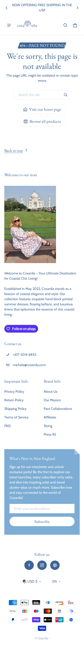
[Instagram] (42, 565)
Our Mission (52, 400)
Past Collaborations (58, 409)
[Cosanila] (27, 25)
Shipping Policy (15, 409)
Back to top (13, 150)
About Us (51, 391)
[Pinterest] (55, 565)
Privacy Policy (14, 391)
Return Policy (13, 400)
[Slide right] (77, 7)
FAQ (7, 426)
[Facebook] (29, 565)
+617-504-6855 (24, 355)
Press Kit (50, 434)
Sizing (48, 426)
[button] (65, 25)
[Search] (65, 95)
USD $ (32, 581)
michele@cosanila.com (29, 365)
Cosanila (42, 638)
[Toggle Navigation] (9, 25)
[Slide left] (6, 7)
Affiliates (50, 417)
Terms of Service (16, 417)
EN (54, 581)
